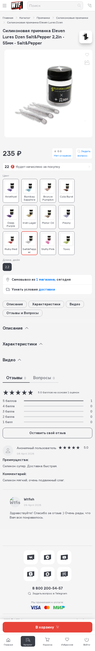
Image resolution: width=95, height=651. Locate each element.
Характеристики (46, 304)
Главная (8, 18)
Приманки (43, 18)
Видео (75, 304)
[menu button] (5, 5)
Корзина (47, 644)
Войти (86, 644)
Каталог (24, 18)
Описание (14, 304)
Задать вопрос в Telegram (49, 593)
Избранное (67, 644)
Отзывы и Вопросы (22, 313)
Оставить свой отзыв (47, 433)
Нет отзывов (62, 153)
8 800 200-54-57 (47, 588)
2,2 (7, 267)
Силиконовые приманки (72, 18)
